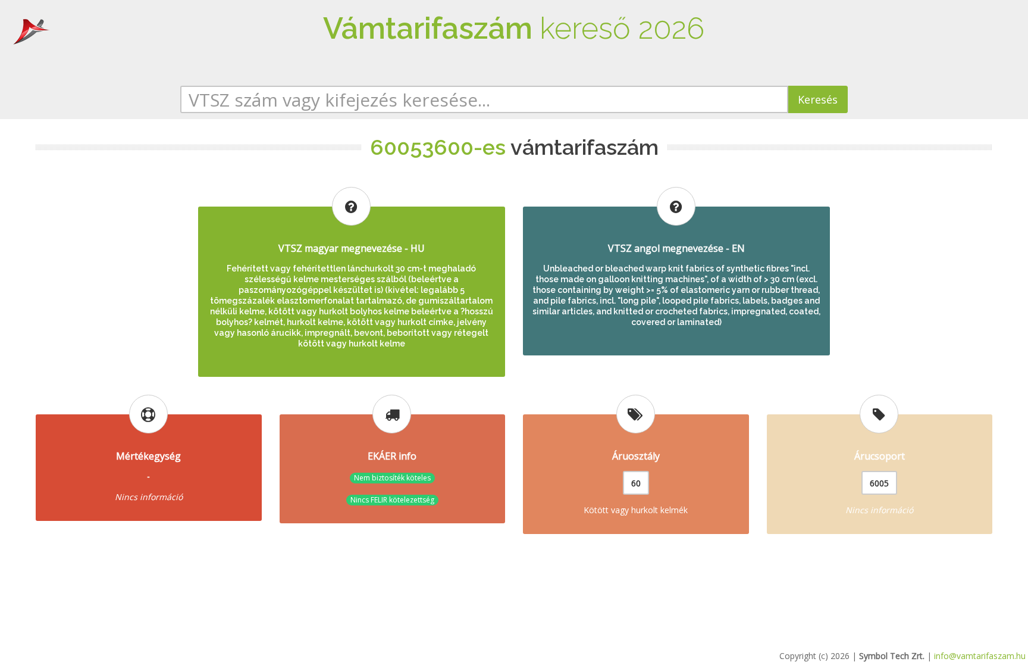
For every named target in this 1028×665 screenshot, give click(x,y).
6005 (879, 483)
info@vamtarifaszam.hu (980, 655)
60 (636, 483)
